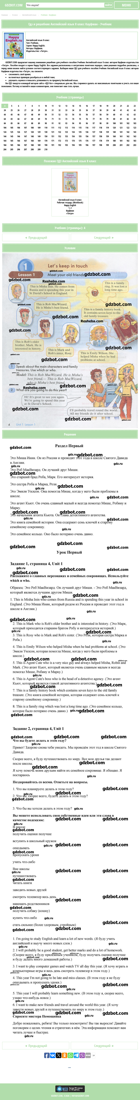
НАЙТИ (108, 5)
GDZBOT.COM (14, 5)
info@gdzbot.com (80, 1095)
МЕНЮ (126, 5)
